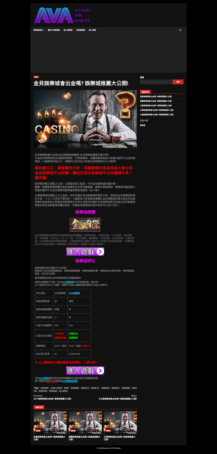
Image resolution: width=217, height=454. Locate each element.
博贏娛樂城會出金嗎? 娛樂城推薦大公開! (85, 422)
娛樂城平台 (95, 388)
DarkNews (103, 448)
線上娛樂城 (68, 30)
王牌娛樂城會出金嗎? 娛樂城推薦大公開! (120, 422)
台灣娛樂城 (44, 388)
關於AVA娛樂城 (54, 30)
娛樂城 (36, 77)
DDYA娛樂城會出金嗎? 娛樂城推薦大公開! (52, 397)
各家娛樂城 (80, 30)
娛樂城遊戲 (53, 391)
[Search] (180, 30)
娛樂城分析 (85, 388)
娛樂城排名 (116, 388)
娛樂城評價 (43, 391)
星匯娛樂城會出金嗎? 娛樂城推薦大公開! (50, 422)
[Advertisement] (108, 53)
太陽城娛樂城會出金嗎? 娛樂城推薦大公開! (157, 110)
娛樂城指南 (38, 30)
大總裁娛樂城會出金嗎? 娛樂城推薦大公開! (157, 114)
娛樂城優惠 (75, 388)
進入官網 (92, 30)
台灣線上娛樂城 (56, 388)
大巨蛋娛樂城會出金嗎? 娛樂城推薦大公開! (118, 397)
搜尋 (142, 77)
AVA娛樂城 (44, 378)
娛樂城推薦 (126, 388)
